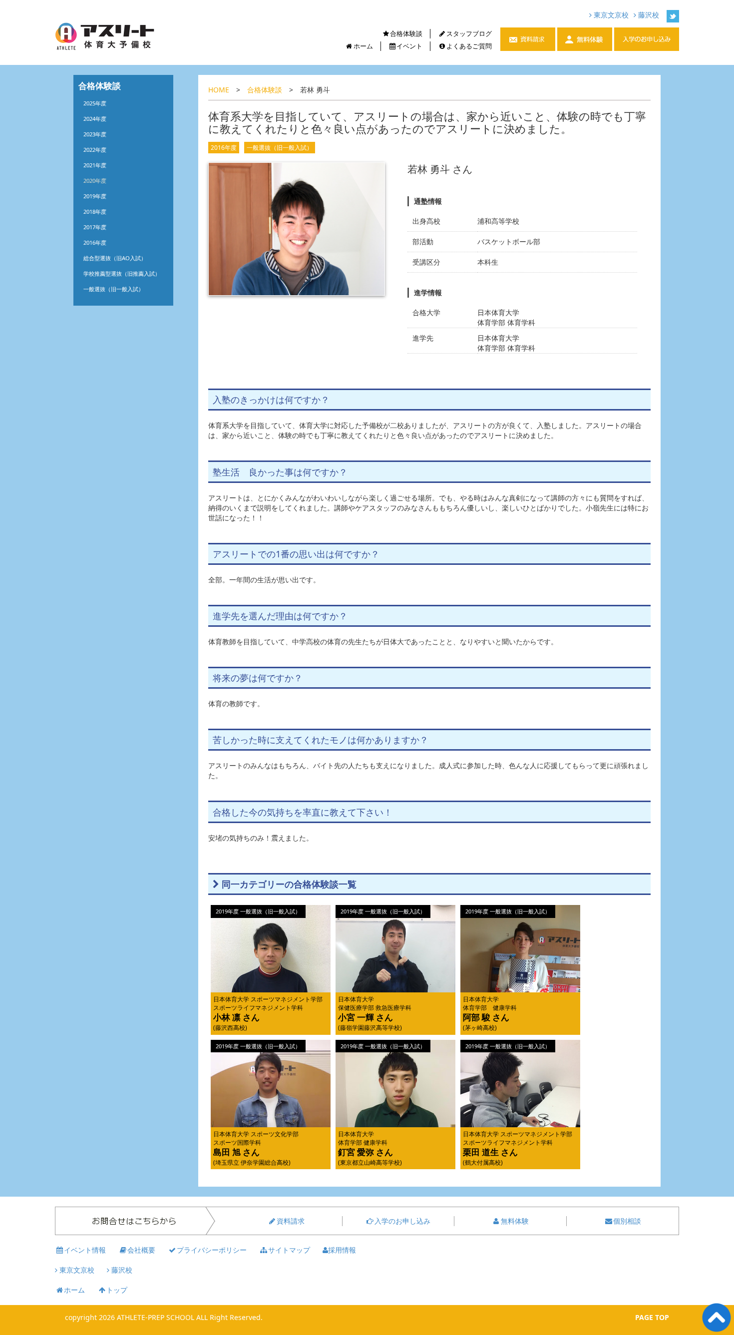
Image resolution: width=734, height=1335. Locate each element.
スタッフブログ (469, 33)
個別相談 (627, 1221)
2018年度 (94, 211)
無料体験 (515, 1221)
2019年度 (94, 196)
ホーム (363, 45)
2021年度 (94, 165)
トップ (116, 1290)
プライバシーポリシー (212, 1250)
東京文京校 (610, 14)
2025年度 (94, 103)
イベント (409, 45)
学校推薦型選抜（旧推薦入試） (121, 273)
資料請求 (291, 1221)
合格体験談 (406, 33)
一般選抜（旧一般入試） (280, 147)
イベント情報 (85, 1250)
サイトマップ (289, 1250)
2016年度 (224, 147)
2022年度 (94, 149)
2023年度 (94, 134)
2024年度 (94, 118)
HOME (218, 89)
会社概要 (141, 1250)
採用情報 (342, 1250)
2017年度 (94, 227)
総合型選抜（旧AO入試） (114, 258)
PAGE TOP (652, 1317)
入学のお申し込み (402, 1221)
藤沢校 (647, 14)
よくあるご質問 (469, 45)
